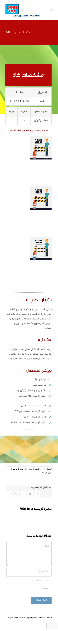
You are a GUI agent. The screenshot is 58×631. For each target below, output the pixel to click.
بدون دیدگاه (47, 472)
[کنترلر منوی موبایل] (51, 9)
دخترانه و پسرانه (16, 469)
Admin (39, 469)
